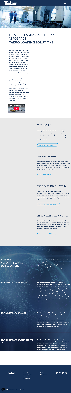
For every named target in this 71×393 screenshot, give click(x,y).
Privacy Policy (27, 374)
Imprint (26, 373)
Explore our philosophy (46, 174)
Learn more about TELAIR (46, 145)
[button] (3, 390)
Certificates (43, 373)
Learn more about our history (48, 204)
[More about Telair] (11, 374)
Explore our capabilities (46, 234)
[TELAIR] (11, 3)
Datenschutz (43, 374)
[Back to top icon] (64, 390)
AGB (41, 376)
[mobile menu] (65, 3)
